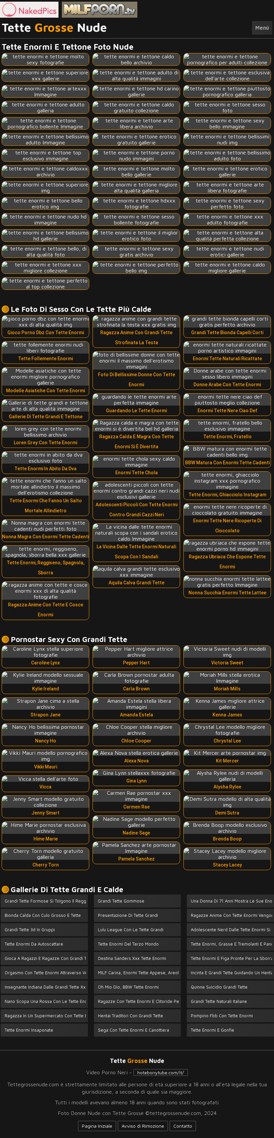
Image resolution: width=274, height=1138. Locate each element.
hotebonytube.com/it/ (160, 1072)
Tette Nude (54, 27)
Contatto (182, 1126)
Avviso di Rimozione (143, 1126)
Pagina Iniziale (97, 1126)
